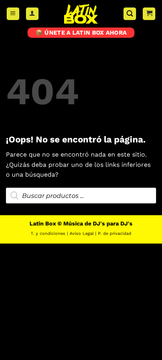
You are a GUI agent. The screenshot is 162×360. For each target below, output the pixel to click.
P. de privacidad (114, 233)
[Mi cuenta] (32, 13)
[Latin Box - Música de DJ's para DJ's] (81, 14)
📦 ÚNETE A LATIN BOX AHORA (81, 32)
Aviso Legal (82, 233)
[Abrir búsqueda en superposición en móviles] (81, 195)
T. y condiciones (48, 233)
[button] (13, 13)
